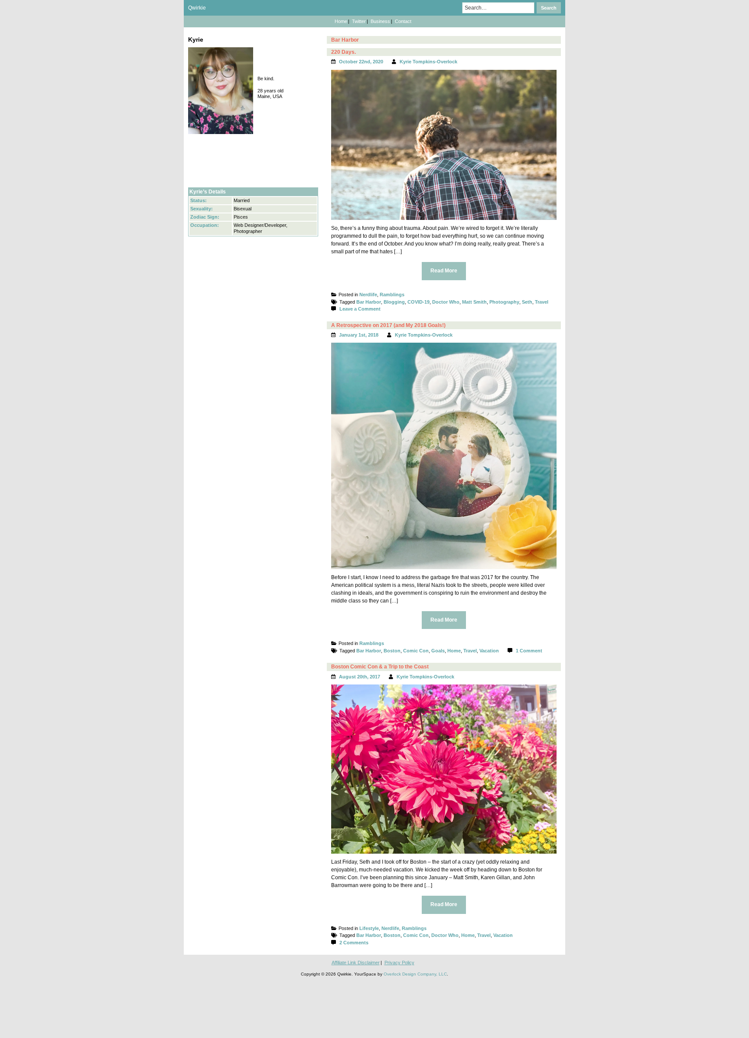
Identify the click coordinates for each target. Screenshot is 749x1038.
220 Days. (343, 52)
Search (549, 7)
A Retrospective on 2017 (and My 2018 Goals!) (388, 325)
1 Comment (529, 650)
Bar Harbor (368, 302)
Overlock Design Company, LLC (415, 974)
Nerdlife (368, 294)
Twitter (359, 21)
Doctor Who (445, 302)
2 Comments (353, 942)
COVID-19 (418, 302)
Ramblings (392, 294)
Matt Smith (474, 302)
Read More (443, 271)
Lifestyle (369, 928)
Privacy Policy (399, 962)
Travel (541, 302)
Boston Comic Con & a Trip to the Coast (380, 667)
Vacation (489, 650)
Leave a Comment (360, 308)
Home (341, 21)
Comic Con (416, 650)
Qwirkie (197, 8)
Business (380, 21)
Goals (438, 650)
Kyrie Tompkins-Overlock (428, 61)
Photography (504, 302)
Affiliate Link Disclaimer (356, 962)
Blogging (394, 302)
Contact (403, 21)
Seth (527, 302)
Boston (392, 650)
